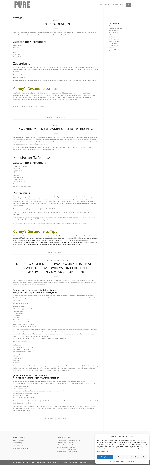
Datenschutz (123, 461)
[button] (146, 437)
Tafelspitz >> (41, 106)
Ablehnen (121, 457)
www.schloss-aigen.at (46, 292)
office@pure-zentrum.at (20, 448)
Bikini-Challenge (113, 30)
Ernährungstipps (114, 41)
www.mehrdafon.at (49, 377)
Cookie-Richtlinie (114, 461)
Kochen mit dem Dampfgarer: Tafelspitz (56, 129)
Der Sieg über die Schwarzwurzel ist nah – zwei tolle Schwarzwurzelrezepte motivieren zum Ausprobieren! (55, 268)
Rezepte (55, 21)
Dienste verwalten (102, 451)
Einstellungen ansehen (138, 457)
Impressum (131, 461)
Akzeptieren (105, 457)
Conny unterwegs (114, 32)
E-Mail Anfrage (67, 462)
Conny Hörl (61, 117)
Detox (110, 34)
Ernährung (47, 260)
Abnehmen (112, 26)
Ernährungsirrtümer (115, 39)
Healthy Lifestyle (56, 260)
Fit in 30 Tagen (113, 43)
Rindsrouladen (55, 24)
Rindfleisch (40, 240)
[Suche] (135, 4)
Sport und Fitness (114, 50)
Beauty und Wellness (115, 28)
